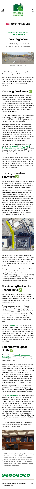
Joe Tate (13, 461)
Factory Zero (13, 460)
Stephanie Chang (13, 465)
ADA (5, 454)
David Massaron (9, 456)
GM (19, 460)
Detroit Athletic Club (22, 456)
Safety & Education (18, 35)
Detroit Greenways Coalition (16, 483)
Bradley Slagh (19, 454)
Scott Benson (17, 463)
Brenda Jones (28, 454)
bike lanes (11, 454)
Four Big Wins (18, 39)
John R (19, 461)
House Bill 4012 (12, 395)
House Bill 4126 (13, 325)
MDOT (24, 461)
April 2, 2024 (12, 46)
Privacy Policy (8, 485)
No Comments (25, 46)
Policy (25, 33)
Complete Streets (15, 33)
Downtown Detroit (10, 458)
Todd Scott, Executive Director (20, 44)
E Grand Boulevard (23, 458)
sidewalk (25, 463)
